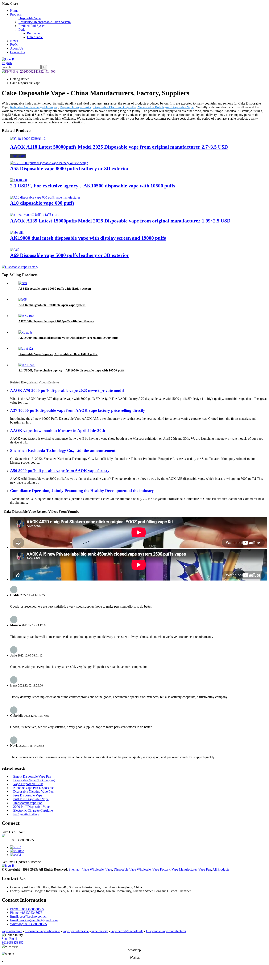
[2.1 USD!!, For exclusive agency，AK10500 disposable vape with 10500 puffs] (18, 180)
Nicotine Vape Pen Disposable (33, 788)
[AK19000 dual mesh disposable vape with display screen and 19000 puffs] (17, 232)
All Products (220, 869)
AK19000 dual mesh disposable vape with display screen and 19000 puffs (88, 238)
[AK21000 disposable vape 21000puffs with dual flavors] (26, 316)
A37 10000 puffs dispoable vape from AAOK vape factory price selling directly (77, 410)
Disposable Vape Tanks (75, 107)
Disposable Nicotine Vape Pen (33, 791)
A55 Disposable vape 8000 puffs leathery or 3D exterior (69, 168)
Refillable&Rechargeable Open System (44, 22)
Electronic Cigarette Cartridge (33, 810)
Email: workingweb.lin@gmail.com (34, 920)
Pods (21, 29)
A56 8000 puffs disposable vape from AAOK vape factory (59, 470)
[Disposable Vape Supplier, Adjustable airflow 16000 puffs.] (25, 348)
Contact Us (17, 52)
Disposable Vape (29, 18)
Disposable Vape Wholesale (132, 869)
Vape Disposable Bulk (28, 784)
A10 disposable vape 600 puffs (42, 203)
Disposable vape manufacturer (166, 931)
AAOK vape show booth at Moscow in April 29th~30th (57, 430)
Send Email (9, 938)
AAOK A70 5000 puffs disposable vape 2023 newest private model (67, 390)
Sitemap (74, 869)
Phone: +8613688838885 (27, 909)
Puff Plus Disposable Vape (31, 799)
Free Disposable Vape (27, 795)
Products (16, 14)
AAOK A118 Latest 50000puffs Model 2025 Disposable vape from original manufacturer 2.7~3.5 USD (119, 147)
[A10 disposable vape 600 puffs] (45, 197)
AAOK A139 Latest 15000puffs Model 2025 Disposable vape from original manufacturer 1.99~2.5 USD (120, 221)
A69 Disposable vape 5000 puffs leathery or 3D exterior (69, 255)
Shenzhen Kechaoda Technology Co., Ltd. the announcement (62, 450)
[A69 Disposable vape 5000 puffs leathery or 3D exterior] (14, 249)
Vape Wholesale (93, 869)
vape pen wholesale (76, 931)
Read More (18, 156)
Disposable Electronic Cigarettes (114, 107)
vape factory (99, 931)
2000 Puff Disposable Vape (31, 806)
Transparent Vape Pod (27, 803)
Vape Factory (161, 869)
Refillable (33, 33)
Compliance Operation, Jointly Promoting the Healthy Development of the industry (82, 490)
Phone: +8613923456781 (27, 912)
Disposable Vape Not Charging (34, 780)
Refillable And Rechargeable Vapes (33, 107)
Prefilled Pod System (32, 25)
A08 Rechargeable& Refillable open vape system (52, 305)
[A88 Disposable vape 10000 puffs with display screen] (22, 283)
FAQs (14, 44)
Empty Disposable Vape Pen (32, 776)
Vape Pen (204, 869)
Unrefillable (35, 37)
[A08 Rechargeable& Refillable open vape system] (22, 299)
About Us (16, 48)
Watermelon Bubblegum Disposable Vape (166, 107)
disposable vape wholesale (42, 931)
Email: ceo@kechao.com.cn (28, 916)
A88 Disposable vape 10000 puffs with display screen (54, 288)
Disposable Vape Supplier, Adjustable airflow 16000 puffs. (58, 354)
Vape (108, 869)
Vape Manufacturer (184, 869)
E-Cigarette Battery (26, 814)
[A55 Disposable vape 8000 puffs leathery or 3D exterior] (49, 163)
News (14, 41)
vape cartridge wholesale (127, 931)
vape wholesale (12, 931)
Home (14, 10)
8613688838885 (13, 942)
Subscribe (34, 862)
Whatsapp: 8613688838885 (28, 924)
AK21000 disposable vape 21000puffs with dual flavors (56, 321)
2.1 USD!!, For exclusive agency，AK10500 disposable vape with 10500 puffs (92, 185)
